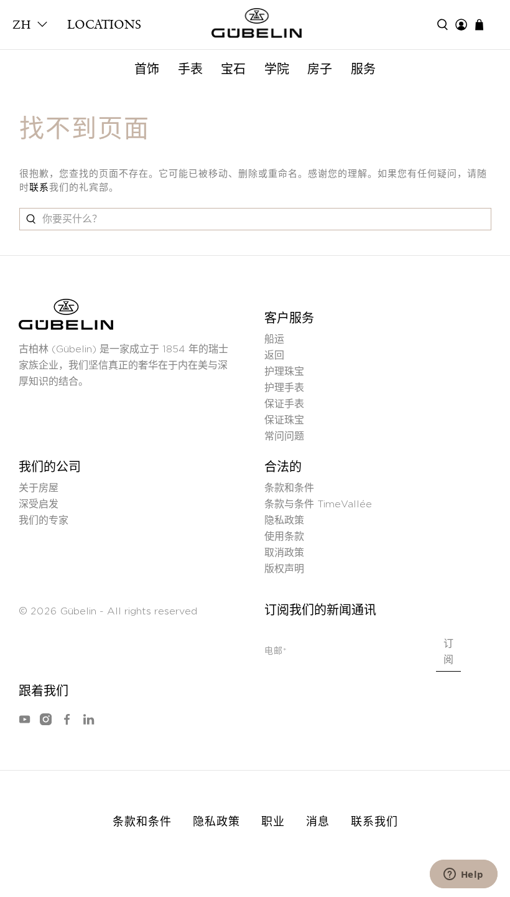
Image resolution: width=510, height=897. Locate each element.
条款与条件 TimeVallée (318, 504)
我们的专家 (43, 520)
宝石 (233, 69)
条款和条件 (289, 488)
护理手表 (284, 388)
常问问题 (284, 436)
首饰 (146, 69)
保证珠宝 (284, 420)
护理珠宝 (284, 372)
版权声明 (284, 569)
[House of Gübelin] (255, 26)
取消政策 (284, 553)
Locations (104, 24)
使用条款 (284, 537)
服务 (363, 69)
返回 (274, 355)
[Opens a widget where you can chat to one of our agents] (463, 875)
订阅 (448, 652)
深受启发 (38, 504)
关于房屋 (38, 488)
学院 (276, 69)
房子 (319, 69)
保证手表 (284, 404)
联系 (39, 187)
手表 (190, 69)
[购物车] (485, 25)
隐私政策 (284, 520)
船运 (274, 339)
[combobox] (255, 219)
